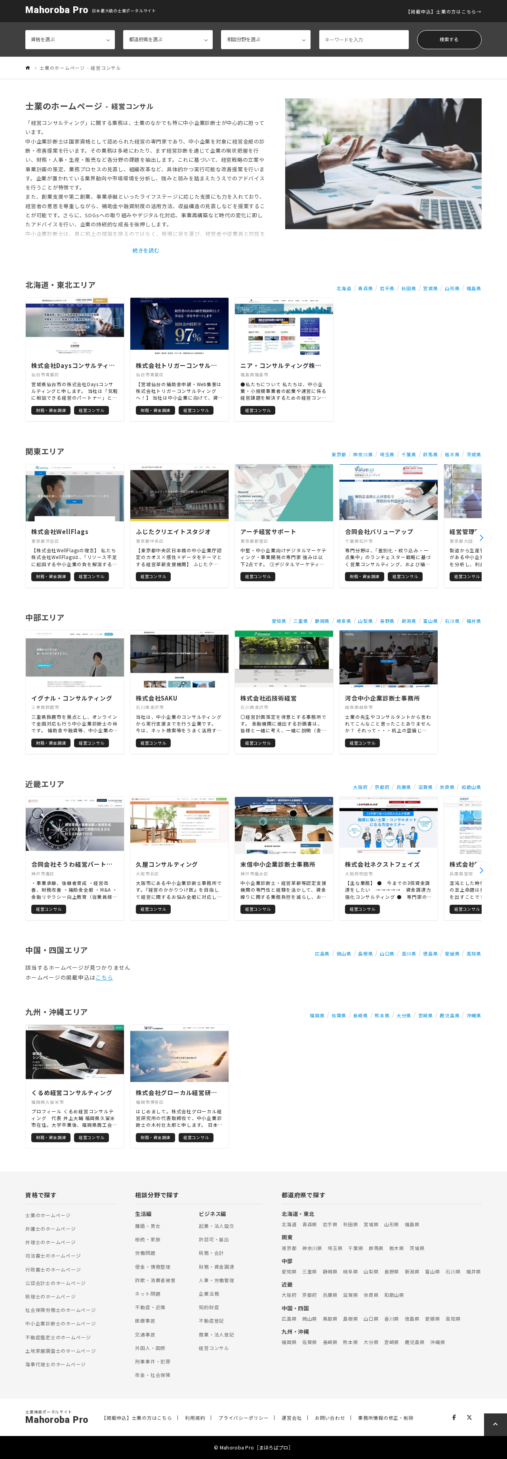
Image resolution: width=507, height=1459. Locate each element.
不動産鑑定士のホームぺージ (58, 1337)
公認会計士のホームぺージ (55, 1282)
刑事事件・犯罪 (152, 1361)
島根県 (365, 953)
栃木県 (452, 454)
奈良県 (447, 787)
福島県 (474, 288)
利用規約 (195, 1417)
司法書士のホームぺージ (53, 1255)
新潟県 (409, 621)
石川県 (452, 621)
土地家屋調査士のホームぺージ (60, 1350)
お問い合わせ (330, 1417)
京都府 (382, 787)
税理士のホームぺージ (50, 1296)
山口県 (387, 953)
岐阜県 (344, 621)
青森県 (365, 288)
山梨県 (365, 621)
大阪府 (360, 787)
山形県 (452, 288)
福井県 (474, 621)
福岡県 (317, 1015)
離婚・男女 (147, 1225)
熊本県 (382, 1015)
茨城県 (474, 454)
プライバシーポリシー (243, 1417)
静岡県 (322, 621)
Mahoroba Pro (56, 10)
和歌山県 (471, 787)
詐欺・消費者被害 (155, 1280)
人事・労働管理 (216, 1280)
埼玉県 (387, 454)
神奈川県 (363, 454)
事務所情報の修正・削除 (386, 1417)
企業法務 (209, 1293)
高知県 (474, 953)
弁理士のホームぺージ (50, 1242)
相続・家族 (147, 1239)
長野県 (387, 621)
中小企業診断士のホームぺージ (60, 1323)
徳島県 (430, 953)
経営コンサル (214, 1347)
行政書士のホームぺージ (53, 1269)
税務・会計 (211, 1252)
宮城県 (430, 288)
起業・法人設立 (216, 1225)
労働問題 (145, 1252)
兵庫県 (404, 787)
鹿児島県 (450, 1015)
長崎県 (360, 1015)
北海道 (344, 288)
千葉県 (409, 454)
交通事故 (145, 1334)
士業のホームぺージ (48, 1215)
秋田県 (409, 288)
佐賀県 (339, 1015)
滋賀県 (425, 787)
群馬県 (430, 454)
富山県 (430, 621)
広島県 (322, 953)
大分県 (404, 1015)
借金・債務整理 (152, 1266)
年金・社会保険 (152, 1374)
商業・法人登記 (216, 1334)
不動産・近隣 (150, 1307)
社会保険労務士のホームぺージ (60, 1309)
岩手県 (387, 288)
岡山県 (344, 953)
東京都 (339, 454)
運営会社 (292, 1417)
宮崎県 (425, 1015)
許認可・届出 (214, 1239)
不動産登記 (211, 1320)
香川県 (409, 953)
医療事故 (145, 1320)
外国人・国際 (150, 1347)
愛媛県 (452, 953)
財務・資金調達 (216, 1266)
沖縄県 (474, 1015)
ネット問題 (147, 1293)
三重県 (300, 621)
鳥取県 (330, 1318)
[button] (481, 538)
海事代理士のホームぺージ (55, 1364)
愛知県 (279, 621)
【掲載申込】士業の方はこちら (441, 11)
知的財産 (209, 1307)
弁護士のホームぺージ (50, 1228)
